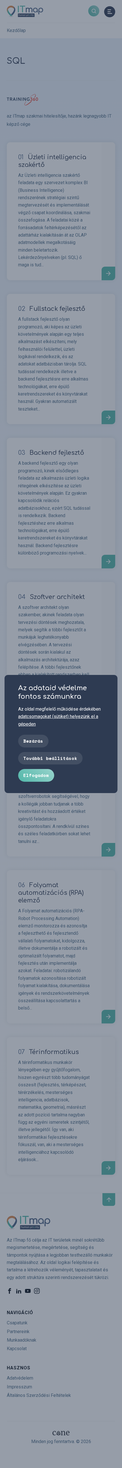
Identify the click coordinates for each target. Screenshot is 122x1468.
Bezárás (33, 741)
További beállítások (50, 758)
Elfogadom (36, 775)
